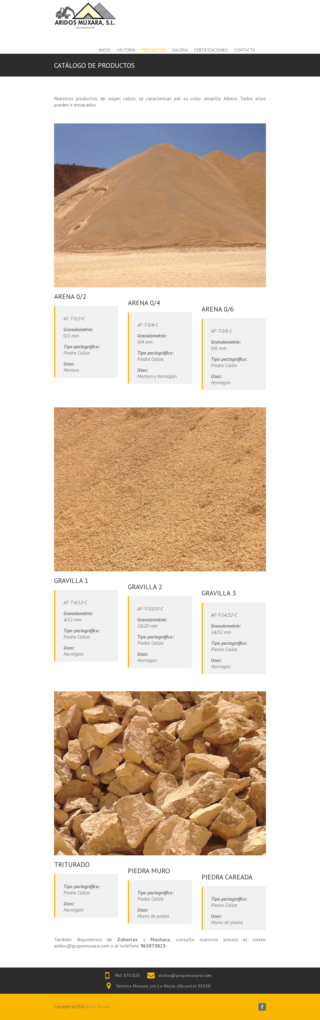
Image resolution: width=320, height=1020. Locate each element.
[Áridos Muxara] (85, 15)
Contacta (244, 50)
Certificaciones (211, 50)
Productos (154, 50)
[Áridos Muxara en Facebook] (262, 1007)
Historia (126, 50)
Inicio (104, 50)
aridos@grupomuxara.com (185, 975)
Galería (180, 50)
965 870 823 (127, 975)
